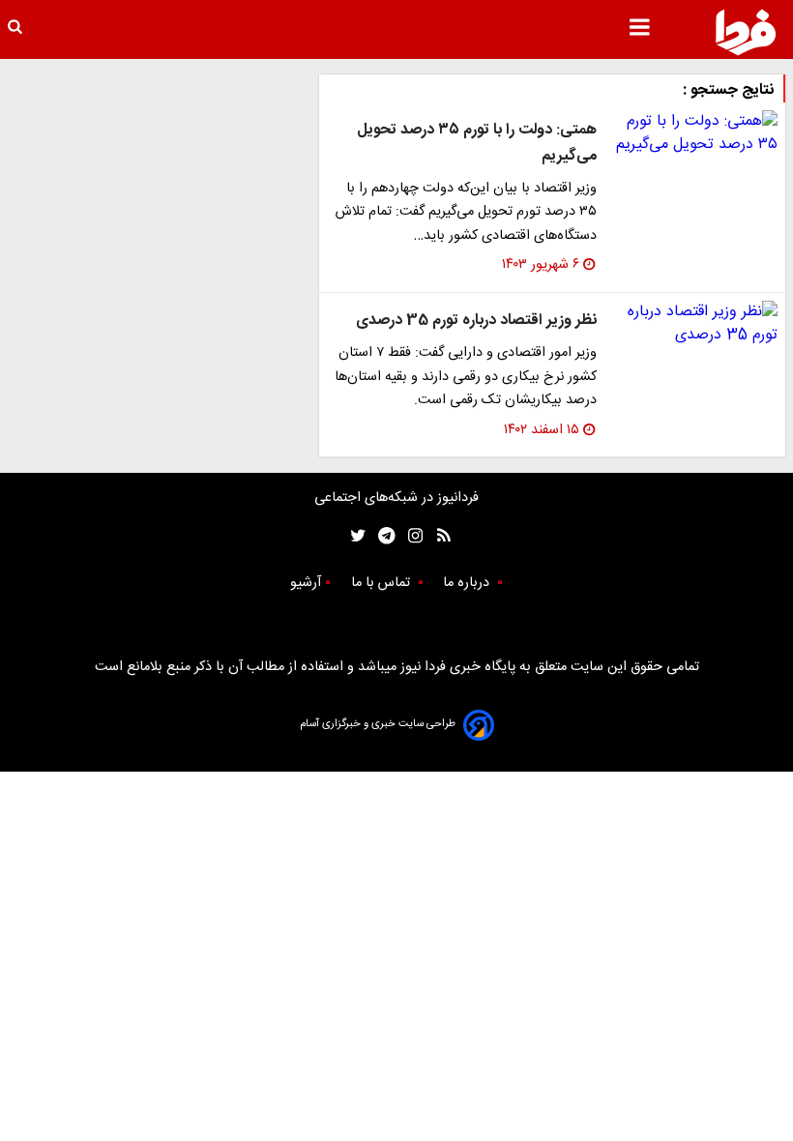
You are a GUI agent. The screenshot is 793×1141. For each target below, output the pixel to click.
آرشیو (305, 583)
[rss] (438, 536)
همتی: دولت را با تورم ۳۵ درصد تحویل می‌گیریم (477, 142)
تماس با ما (382, 583)
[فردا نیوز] (745, 32)
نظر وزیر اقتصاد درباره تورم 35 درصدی (476, 320)
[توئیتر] (354, 536)
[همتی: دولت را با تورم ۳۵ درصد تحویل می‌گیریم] (695, 133)
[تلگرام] (381, 536)
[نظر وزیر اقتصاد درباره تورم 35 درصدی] (695, 324)
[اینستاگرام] (411, 536)
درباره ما (468, 583)
